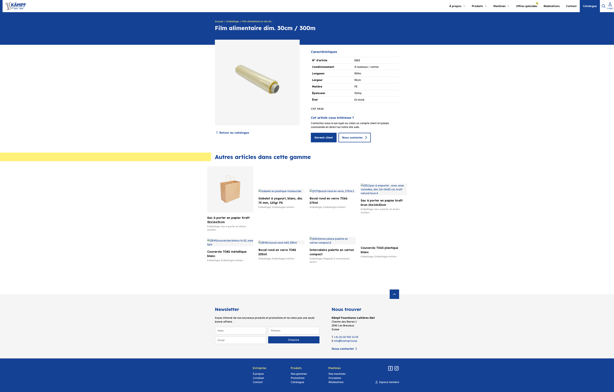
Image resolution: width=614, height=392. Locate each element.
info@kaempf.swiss (345, 340)
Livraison (258, 378)
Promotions (297, 378)
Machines (499, 6)
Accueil (219, 21)
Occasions (334, 378)
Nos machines (337, 373)
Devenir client (324, 137)
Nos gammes (299, 373)
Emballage (232, 21)
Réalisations (552, 6)
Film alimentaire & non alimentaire (258, 21)
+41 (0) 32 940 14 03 (346, 337)
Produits (477, 6)
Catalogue (590, 6)
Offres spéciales (526, 6)
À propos (455, 6)
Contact (571, 6)
